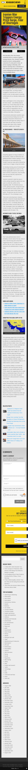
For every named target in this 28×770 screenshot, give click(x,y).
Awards (6, 604)
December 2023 (9, 745)
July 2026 (7, 687)
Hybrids (6, 635)
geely (6, 628)
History (6, 633)
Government (8, 630)
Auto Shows (8, 598)
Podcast (7, 650)
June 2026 (7, 689)
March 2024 (7, 739)
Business (7, 606)
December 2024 (9, 723)
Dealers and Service (9, 613)
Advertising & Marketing (11, 594)
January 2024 (8, 743)
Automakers (8, 600)
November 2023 (9, 747)
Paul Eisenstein (8, 47)
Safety (6, 661)
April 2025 (7, 715)
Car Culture (7, 607)
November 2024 (9, 724)
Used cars (7, 678)
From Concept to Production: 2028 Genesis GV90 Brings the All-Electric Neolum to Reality (14, 570)
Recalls (6, 656)
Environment (8, 620)
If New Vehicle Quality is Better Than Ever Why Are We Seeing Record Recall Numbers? (14, 581)
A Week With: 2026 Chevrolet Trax (13, 567)
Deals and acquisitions (10, 615)
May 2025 (7, 713)
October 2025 (8, 704)
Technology (7, 669)
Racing (6, 654)
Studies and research (10, 665)
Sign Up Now (21, 6)
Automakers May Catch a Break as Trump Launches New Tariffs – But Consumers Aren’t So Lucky (16, 434)
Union (6, 676)
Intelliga (21, 766)
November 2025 (9, 702)
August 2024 (8, 730)
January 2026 (8, 698)
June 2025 (7, 711)
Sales (6, 663)
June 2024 (7, 734)
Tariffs (6, 667)
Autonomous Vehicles (10, 602)
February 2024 (8, 741)
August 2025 (8, 708)
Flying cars (7, 626)
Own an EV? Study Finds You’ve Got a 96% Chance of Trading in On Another (16, 440)
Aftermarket (8, 596)
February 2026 (8, 697)
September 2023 (9, 750)
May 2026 (7, 691)
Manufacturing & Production (12, 641)
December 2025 (9, 700)
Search (22, 559)
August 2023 (8, 752)
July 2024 (7, 732)
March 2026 (7, 695)
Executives (7, 624)
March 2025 (7, 717)
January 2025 (8, 721)
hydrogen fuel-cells (9, 637)
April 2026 (7, 693)
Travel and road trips (10, 674)
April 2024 (7, 737)
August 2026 (8, 685)
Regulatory (7, 658)
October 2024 (8, 726)
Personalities (8, 648)
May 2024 (7, 736)
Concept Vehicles (9, 609)
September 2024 (9, 728)
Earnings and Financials (10, 619)
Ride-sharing (8, 659)
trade (6, 672)
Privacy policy (11, 766)
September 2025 (9, 706)
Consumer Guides (9, 611)
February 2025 (8, 719)
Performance (8, 646)
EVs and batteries (9, 622)
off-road (7, 645)
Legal (6, 639)
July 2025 (7, 710)
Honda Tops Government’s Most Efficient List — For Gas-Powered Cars (16, 427)
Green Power (8, 632)
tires (6, 671)
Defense (7, 617)
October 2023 (8, 749)
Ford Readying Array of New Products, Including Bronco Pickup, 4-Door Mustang (14, 576)
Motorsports (8, 643)
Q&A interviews (8, 652)
